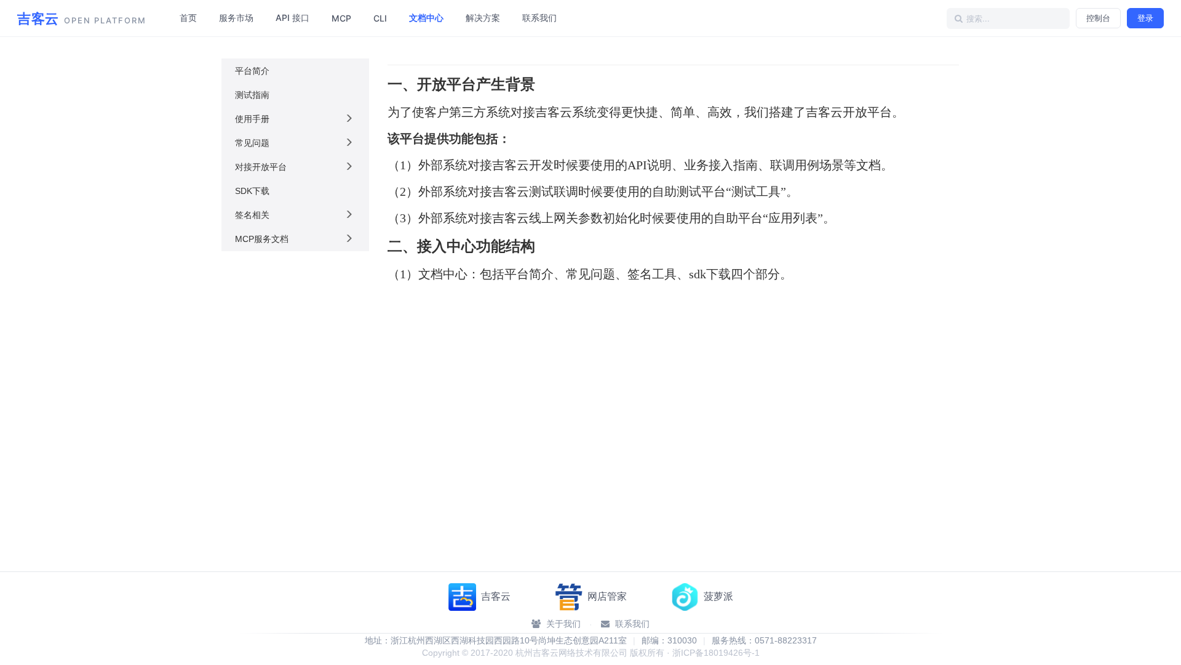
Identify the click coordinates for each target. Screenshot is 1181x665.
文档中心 (426, 17)
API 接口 (292, 17)
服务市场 (236, 17)
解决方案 (483, 17)
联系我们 (539, 17)
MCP (341, 18)
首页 (188, 17)
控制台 (1098, 18)
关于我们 (562, 624)
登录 (1145, 18)
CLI (380, 18)
